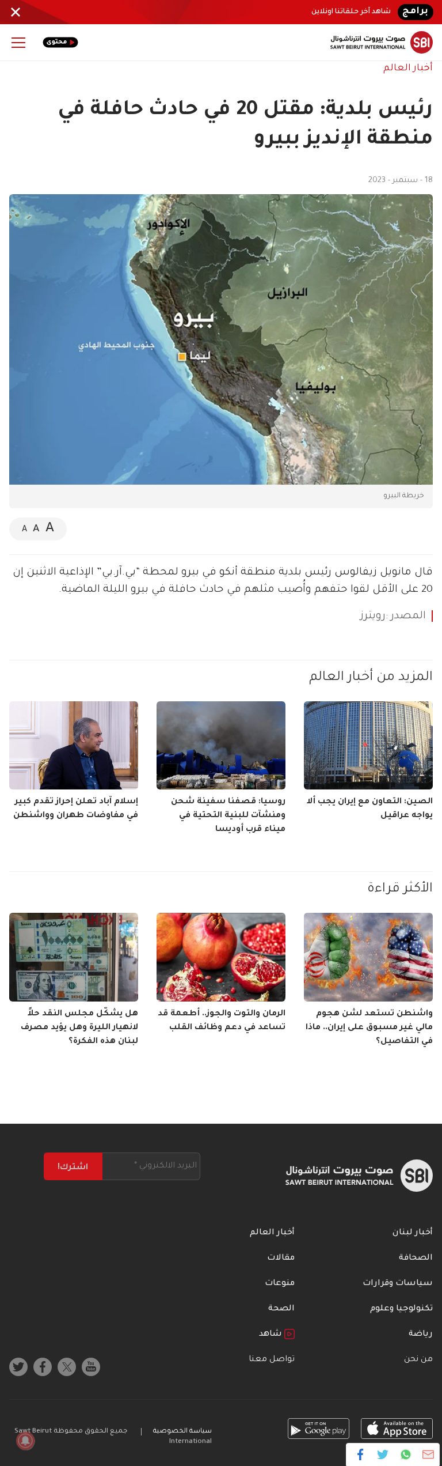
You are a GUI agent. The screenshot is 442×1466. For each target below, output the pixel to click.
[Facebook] (360, 1454)
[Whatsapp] (405, 1454)
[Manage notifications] (25, 1440)
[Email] (428, 1454)
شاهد (271, 1334)
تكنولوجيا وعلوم (401, 1309)
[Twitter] (383, 1454)
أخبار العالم (408, 68)
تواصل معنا (272, 1360)
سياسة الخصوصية (182, 1431)
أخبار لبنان (413, 1233)
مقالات (281, 1258)
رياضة (421, 1334)
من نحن (418, 1360)
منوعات (280, 1284)
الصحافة (416, 1258)
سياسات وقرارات (398, 1284)
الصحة (281, 1309)
